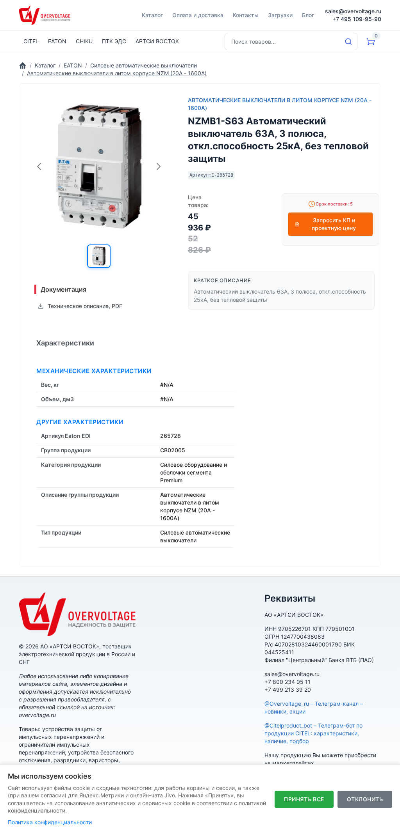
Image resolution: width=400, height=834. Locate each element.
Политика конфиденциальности (50, 822)
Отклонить (365, 799)
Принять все (304, 799)
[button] (99, 256)
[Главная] (23, 65)
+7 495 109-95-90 (356, 19)
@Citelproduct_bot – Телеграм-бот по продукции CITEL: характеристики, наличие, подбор (313, 733)
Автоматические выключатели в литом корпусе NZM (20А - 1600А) (279, 104)
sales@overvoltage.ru (353, 11)
